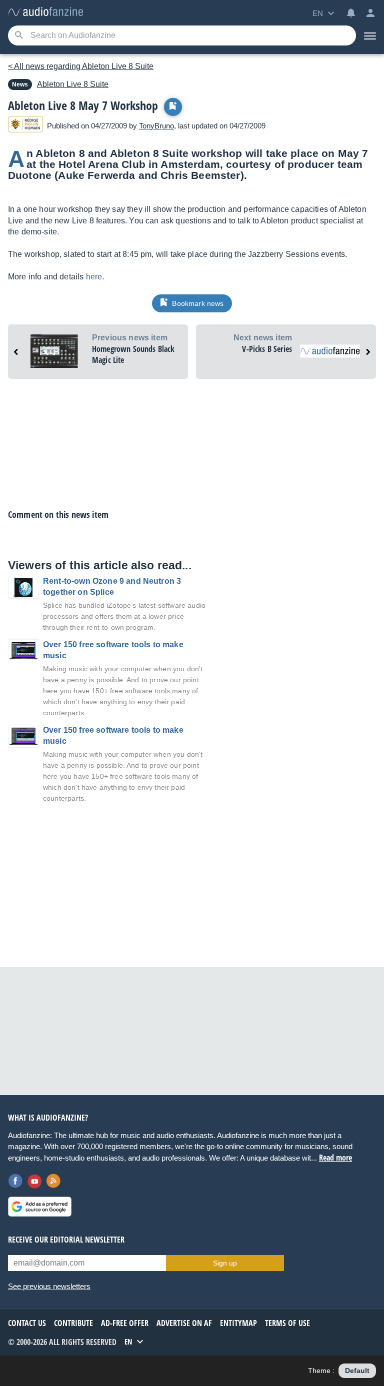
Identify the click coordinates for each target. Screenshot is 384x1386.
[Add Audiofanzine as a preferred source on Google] (40, 1207)
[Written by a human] (25, 125)
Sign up (225, 1263)
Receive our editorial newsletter (66, 1239)
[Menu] (370, 35)
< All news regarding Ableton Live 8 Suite (81, 66)
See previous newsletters (49, 1286)
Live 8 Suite (72, 84)
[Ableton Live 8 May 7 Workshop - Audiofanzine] (45, 12)
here (94, 276)
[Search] (19, 35)
